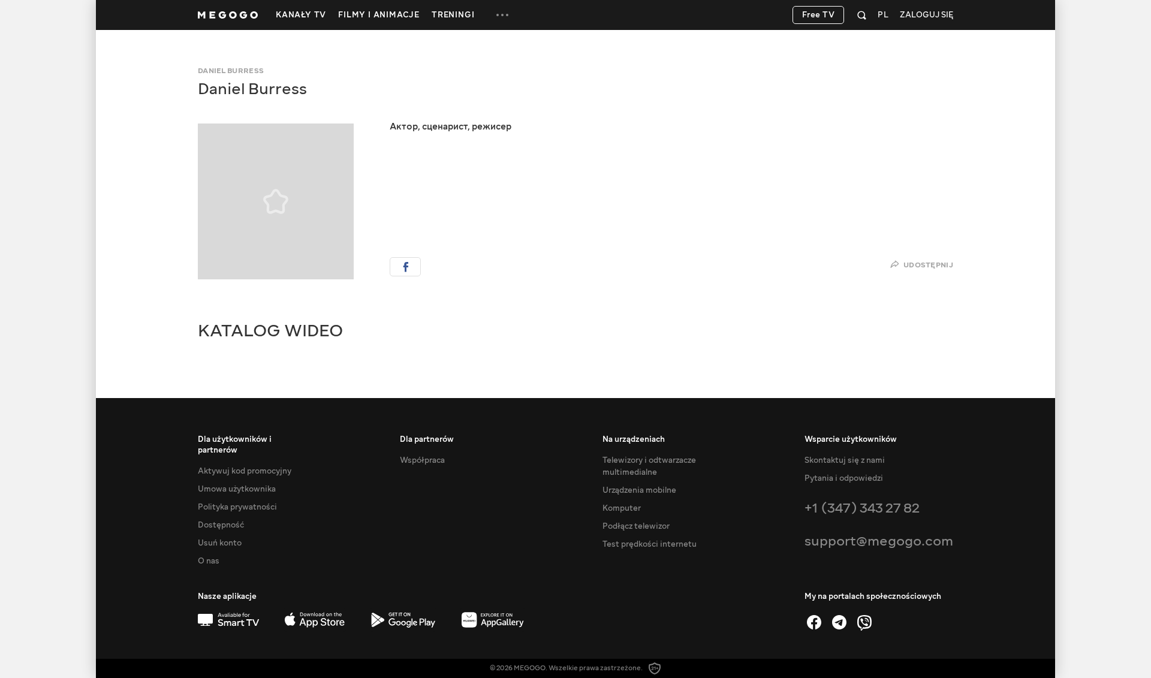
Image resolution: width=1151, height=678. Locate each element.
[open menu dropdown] (502, 15)
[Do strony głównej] (228, 15)
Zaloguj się (926, 15)
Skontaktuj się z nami (845, 460)
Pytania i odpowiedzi (844, 478)
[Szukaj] (861, 15)
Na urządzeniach (633, 439)
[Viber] (864, 622)
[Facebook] (814, 622)
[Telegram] (839, 622)
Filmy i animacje (379, 15)
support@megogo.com (879, 541)
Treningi (453, 15)
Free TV (818, 15)
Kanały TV (301, 15)
